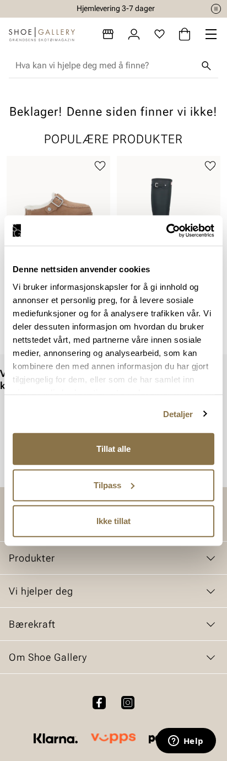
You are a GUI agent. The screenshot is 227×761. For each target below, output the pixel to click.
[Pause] (216, 9)
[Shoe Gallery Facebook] (99, 702)
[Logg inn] (134, 34)
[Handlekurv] (184, 34)
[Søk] (206, 65)
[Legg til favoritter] (100, 166)
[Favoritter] (159, 34)
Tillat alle (113, 449)
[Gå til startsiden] (42, 34)
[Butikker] (108, 34)
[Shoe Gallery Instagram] (128, 702)
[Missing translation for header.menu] (211, 34)
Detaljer (178, 413)
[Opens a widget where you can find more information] (185, 741)
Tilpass (107, 484)
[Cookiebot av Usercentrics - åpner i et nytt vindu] (166, 230)
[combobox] (104, 66)
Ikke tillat (113, 521)
